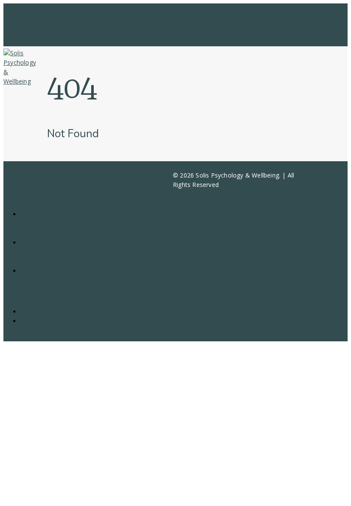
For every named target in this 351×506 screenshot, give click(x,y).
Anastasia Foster (65, 213)
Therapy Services (66, 241)
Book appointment (69, 269)
